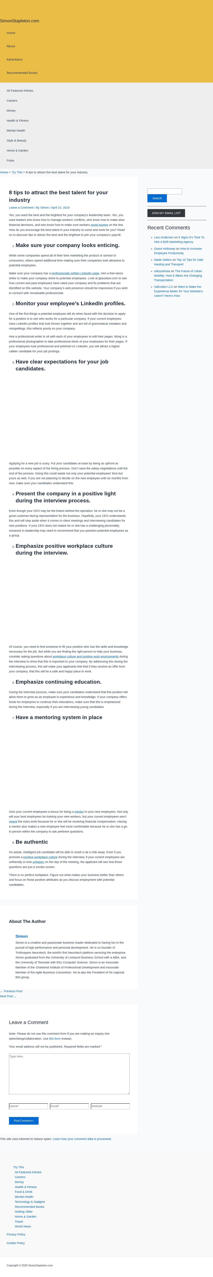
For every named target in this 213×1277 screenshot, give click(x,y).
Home (11, 33)
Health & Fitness (18, 120)
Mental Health (16, 130)
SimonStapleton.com (19, 20)
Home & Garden (17, 150)
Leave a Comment (21, 207)
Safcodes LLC (163, 286)
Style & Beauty (16, 140)
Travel (19, 1221)
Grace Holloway (164, 248)
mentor (79, 811)
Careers (12, 100)
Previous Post (11, 991)
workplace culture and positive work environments (86, 656)
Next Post (8, 996)
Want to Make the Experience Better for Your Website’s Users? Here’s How (178, 291)
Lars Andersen (163, 237)
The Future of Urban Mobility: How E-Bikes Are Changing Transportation (178, 275)
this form (55, 1038)
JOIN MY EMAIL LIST (166, 213)
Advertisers (15, 59)
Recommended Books (22, 73)
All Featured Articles (20, 90)
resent (13, 821)
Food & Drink (23, 1191)
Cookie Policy (16, 1243)
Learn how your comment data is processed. (82, 1139)
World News (23, 1226)
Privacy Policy (16, 1234)
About (11, 46)
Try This (18, 1167)
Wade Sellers (163, 259)
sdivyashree (162, 271)
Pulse (10, 160)
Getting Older (24, 1211)
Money (11, 110)
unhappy (38, 862)
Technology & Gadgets (30, 1201)
